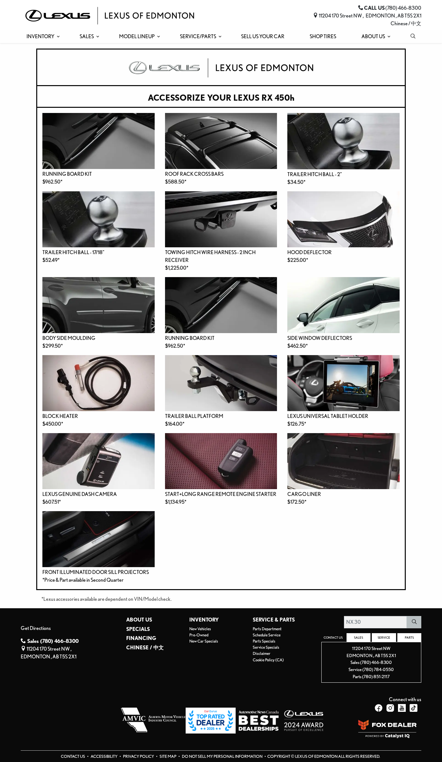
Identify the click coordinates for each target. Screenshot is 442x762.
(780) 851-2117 (376, 676)
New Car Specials (203, 641)
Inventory (204, 620)
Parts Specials (264, 641)
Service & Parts (274, 620)
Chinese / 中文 (406, 23)
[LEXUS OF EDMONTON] (110, 15)
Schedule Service (267, 635)
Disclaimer (262, 653)
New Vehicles (200, 628)
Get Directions (36, 628)
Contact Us (73, 756)
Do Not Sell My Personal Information (222, 756)
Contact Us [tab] (333, 637)
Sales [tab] (358, 637)
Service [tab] (384, 637)
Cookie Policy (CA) (268, 659)
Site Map (168, 756)
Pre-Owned (198, 635)
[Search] (414, 622)
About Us (139, 620)
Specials (138, 629)
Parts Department (267, 628)
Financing (141, 638)
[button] (42, 36)
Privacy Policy (139, 756)
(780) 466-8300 (376, 662)
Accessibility (104, 756)
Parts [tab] (409, 637)
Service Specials (266, 647)
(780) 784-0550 (378, 669)
